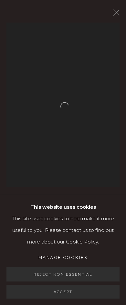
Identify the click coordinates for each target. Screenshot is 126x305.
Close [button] (115, 14)
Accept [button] (63, 291)
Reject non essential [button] (63, 274)
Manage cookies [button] (63, 257)
